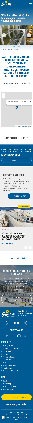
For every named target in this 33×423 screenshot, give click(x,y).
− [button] (3, 97)
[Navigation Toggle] (30, 3)
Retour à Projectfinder (17, 258)
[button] (4, 35)
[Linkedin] (25, 335)
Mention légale (11, 415)
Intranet (17, 419)
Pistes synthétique (9, 365)
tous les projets (19, 196)
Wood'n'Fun (7, 360)
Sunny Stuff (7, 351)
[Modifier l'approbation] (3, 417)
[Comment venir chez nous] (25, 323)
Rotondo (6, 354)
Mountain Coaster (9, 357)
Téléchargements (9, 389)
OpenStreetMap (22, 126)
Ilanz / (8, 83)
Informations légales (13, 417)
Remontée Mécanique (11, 348)
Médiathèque (7, 384)
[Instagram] (12, 335)
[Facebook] (7, 335)
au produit (16, 160)
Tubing (5, 362)
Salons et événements (11, 386)
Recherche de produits (16, 397)
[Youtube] (19, 336)
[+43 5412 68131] (8, 323)
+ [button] (3, 94)
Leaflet (15, 126)
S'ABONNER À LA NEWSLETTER (16, 299)
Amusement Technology (11, 371)
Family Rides (7, 368)
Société (5, 381)
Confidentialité (23, 415)
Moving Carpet (8, 346)
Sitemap (26, 417)
